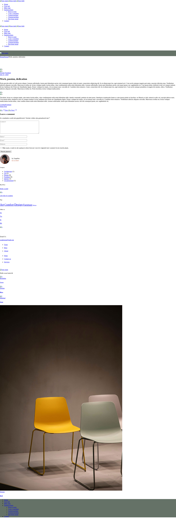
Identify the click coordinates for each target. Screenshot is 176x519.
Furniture (8, 73)
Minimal (2, 298)
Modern (34, 205)
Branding (3, 278)
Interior (6, 179)
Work (6, 256)
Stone (1, 302)
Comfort (2, 105)
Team (6, 245)
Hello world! (4, 189)
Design (6, 57)
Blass (1, 292)
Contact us (7, 259)
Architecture (8, 171)
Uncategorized (8, 180)
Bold (1, 496)
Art (5, 173)
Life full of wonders (6, 196)
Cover (2, 282)
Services (6, 262)
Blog (5, 248)
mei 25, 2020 (4, 75)
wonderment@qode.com (7, 240)
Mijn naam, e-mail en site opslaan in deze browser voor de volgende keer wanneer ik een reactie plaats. (35, 148)
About (6, 251)
